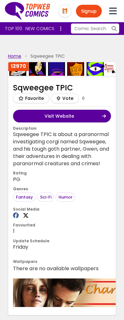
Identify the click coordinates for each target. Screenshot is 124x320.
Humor (65, 197)
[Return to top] (28, 11)
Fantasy (24, 197)
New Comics (39, 28)
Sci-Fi (46, 197)
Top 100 (13, 28)
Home (14, 56)
